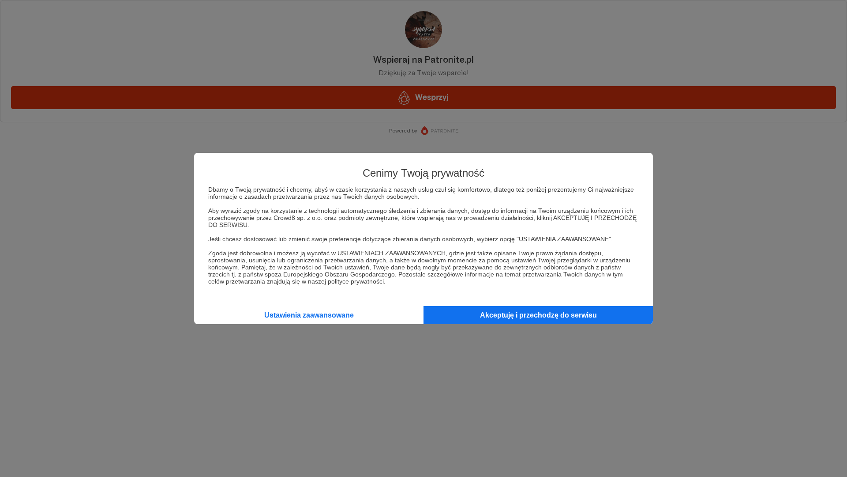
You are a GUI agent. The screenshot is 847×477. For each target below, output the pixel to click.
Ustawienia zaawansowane (309, 315)
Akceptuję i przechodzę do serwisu (538, 315)
